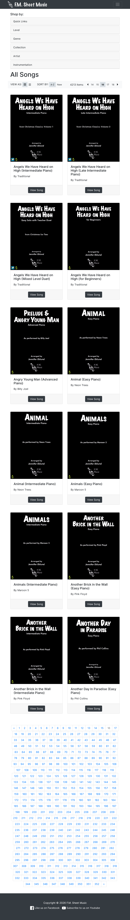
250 (43, 836)
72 (79, 752)
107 (18, 770)
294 (112, 854)
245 (103, 830)
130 (98, 776)
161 (32, 794)
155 (89, 788)
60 (100, 746)
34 (22, 740)
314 (74, 866)
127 (73, 776)
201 (43, 812)
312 (57, 866)
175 (41, 800)
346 (45, 884)
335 (43, 878)
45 (100, 740)
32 (113, 734)
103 (90, 764)
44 (93, 740)
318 (106, 866)
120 (16, 776)
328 (86, 872)
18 (113, 84)
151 (57, 788)
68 (51, 752)
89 (93, 758)
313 (65, 866)
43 (86, 740)
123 (40, 776)
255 (86, 836)
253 (69, 836)
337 (60, 878)
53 (50, 746)
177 (57, 800)
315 (82, 866)
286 (43, 854)
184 (113, 800)
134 (24, 782)
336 (52, 878)
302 (77, 860)
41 (72, 740)
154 (81, 788)
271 (18, 848)
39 (58, 740)
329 (95, 872)
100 (65, 764)
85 (64, 758)
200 (34, 812)
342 (103, 878)
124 (48, 776)
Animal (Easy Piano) (86, 379)
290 (78, 854)
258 (112, 836)
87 (79, 758)
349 (71, 884)
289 (69, 854)
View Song (36, 190)
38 (50, 740)
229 (69, 824)
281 (103, 848)
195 (98, 806)
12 (82, 728)
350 (80, 884)
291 (86, 854)
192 (73, 806)
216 (64, 818)
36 (36, 740)
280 (94, 848)
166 (73, 794)
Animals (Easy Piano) (86, 484)
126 (65, 776)
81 (36, 758)
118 (104, 770)
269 (104, 842)
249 (34, 836)
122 (32, 776)
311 (49, 866)
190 (57, 806)
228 (60, 824)
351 (88, 884)
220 (97, 818)
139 (65, 782)
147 (24, 788)
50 (29, 746)
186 (24, 806)
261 (34, 842)
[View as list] (29, 84)
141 (81, 782)
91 (107, 758)
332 (17, 878)
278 (77, 848)
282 (111, 848)
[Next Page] (118, 84)
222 (114, 818)
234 (112, 824)
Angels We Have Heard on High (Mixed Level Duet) (33, 277)
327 (78, 872)
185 (16, 806)
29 (92, 734)
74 (93, 752)
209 (112, 812)
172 (16, 800)
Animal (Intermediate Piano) (35, 484)
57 (79, 746)
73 (86, 752)
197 (114, 806)
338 (69, 878)
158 (114, 788)
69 (58, 752)
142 (89, 782)
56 (72, 746)
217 (72, 818)
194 (89, 806)
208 (103, 812)
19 (22, 734)
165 (65, 794)
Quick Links (20, 21)
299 (52, 860)
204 (68, 812)
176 (49, 800)
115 (81, 770)
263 (51, 842)
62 (114, 746)
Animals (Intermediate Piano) (36, 584)
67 (44, 752)
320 (17, 872)
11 (76, 728)
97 (43, 764)
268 (95, 842)
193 (81, 806)
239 (52, 830)
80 (29, 758)
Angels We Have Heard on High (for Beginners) (90, 277)
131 (106, 776)
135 (32, 782)
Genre (16, 38)
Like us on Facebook (47, 907)
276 (60, 848)
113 (65, 770)
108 (26, 770)
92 (114, 758)
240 (60, 830)
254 (77, 836)
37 (43, 740)
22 (43, 734)
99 (57, 764)
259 (17, 842)
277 (69, 848)
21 (36, 734)
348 (62, 884)
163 (49, 794)
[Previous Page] (88, 84)
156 (98, 788)
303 (86, 860)
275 (52, 848)
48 (15, 746)
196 (106, 806)
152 (65, 788)
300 (60, 860)
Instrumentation (22, 64)
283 (17, 854)
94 (22, 764)
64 (23, 752)
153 (73, 788)
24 (57, 734)
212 (31, 818)
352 (96, 884)
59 (93, 746)
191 (65, 806)
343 (112, 878)
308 (24, 866)
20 (29, 734)
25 (64, 734)
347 (54, 884)
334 (34, 878)
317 (98, 866)
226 (43, 824)
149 (40, 788)
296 (26, 860)
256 (95, 836)
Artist (16, 56)
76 (107, 752)
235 (17, 830)
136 (40, 782)
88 (86, 758)
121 (24, 776)
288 (60, 854)
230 (78, 824)
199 (26, 812)
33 (15, 740)
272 (26, 848)
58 (86, 746)
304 (95, 860)
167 (82, 794)
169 (98, 794)
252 (60, 836)
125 (57, 776)
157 (106, 788)
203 (60, 812)
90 (100, 758)
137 (49, 782)
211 (23, 818)
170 (106, 794)
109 (34, 770)
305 (103, 860)
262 (43, 842)
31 (107, 734)
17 (108, 84)
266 (78, 842)
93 (15, 764)
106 (114, 764)
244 (95, 830)
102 (81, 764)
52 (43, 746)
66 (37, 752)
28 (85, 734)
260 (26, 842)
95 (29, 764)
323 (43, 872)
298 (43, 860)
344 (27, 884)
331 (112, 872)
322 (34, 872)
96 (36, 764)
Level (16, 30)
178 (65, 800)
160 (24, 794)
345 (36, 884)
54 (57, 746)
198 (17, 812)
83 (50, 758)
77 (114, 752)
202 (51, 812)
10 (69, 728)
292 (95, 854)
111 (50, 770)
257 (104, 836)
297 (34, 860)
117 (96, 770)
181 (89, 800)
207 (94, 812)
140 (73, 782)
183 (105, 800)
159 (16, 794)
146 (16, 788)
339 (78, 878)
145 (114, 782)
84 (57, 758)
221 (106, 818)
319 (115, 866)
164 (57, 794)
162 (40, 794)
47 (114, 740)
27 (78, 734)
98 (50, 764)
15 (97, 84)
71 (72, 752)
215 (56, 818)
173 (25, 800)
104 (98, 764)
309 (32, 866)
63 (16, 752)
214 (48, 818)
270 (112, 842)
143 (97, 782)
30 (100, 734)
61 (107, 746)
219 (89, 818)
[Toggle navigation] (117, 4)
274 (43, 848)
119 (112, 770)
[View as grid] (24, 84)
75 (100, 752)
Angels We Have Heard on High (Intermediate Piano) (33, 168)
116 (89, 770)
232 (95, 824)
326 (69, 872)
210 (15, 818)
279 (86, 848)
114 (73, 770)
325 (60, 872)
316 (90, 866)
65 (30, 752)
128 (81, 776)
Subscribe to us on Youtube (83, 907)
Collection (19, 47)
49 (22, 746)
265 (69, 842)
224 (26, 824)
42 (79, 740)
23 (50, 734)
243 (86, 830)
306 (112, 860)
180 (81, 800)
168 (90, 794)
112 (58, 770)
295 (17, 860)
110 (43, 770)
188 (40, 806)
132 (114, 776)
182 (97, 800)
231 (86, 824)
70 (65, 752)
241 (69, 830)
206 (86, 812)
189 (49, 806)
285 (34, 854)
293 (103, 854)
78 (15, 758)
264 (60, 842)
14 (92, 84)
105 (106, 764)
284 (26, 854)
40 (65, 740)
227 (52, 824)
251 (52, 836)
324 (52, 872)
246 (112, 830)
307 (15, 866)
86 (72, 758)
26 (71, 734)
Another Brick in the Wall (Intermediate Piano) (32, 691)
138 (57, 782)
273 (35, 848)
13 (89, 728)
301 (69, 860)
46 (107, 740)
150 (49, 788)
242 (77, 830)
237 (34, 830)
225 (34, 824)
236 (26, 830)
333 (26, 878)
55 (65, 746)
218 (80, 818)
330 (104, 872)
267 (86, 842)
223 (17, 824)
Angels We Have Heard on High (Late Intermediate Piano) (90, 170)
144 (106, 782)
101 (73, 764)
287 (52, 854)
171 (114, 794)
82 (43, 758)
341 (95, 878)
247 (17, 836)
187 (32, 806)
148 (32, 788)
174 (33, 800)
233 (103, 824)
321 (26, 872)
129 (90, 776)
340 (86, 878)
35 (29, 740)
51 (36, 746)
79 (22, 758)
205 (77, 812)
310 (41, 866)
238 (43, 830)
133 (16, 782)
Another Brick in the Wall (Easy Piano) (89, 586)
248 (26, 836)
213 (39, 818)
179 (73, 800)
